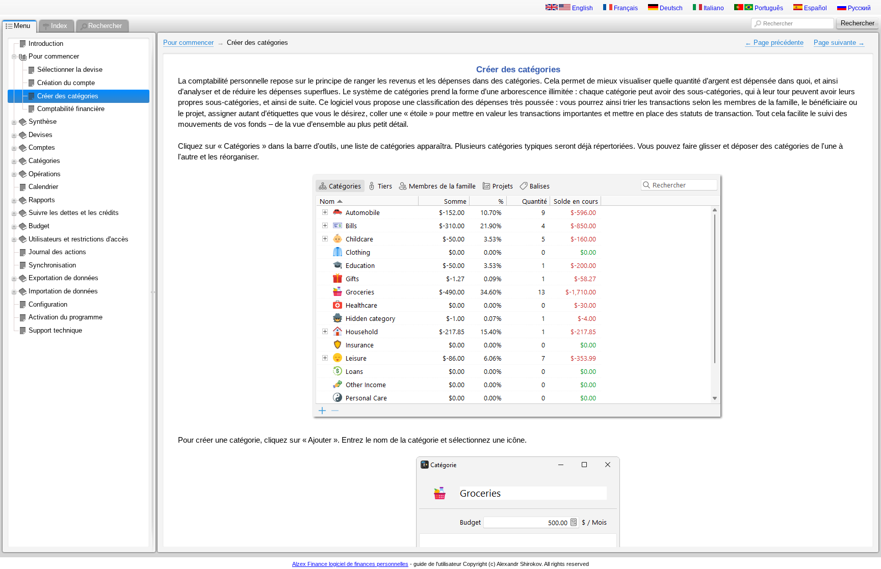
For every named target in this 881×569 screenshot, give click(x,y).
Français (625, 8)
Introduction (46, 43)
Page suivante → (839, 42)
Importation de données (63, 291)
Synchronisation (52, 265)
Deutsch (670, 8)
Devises (41, 135)
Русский (858, 8)
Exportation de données (63, 278)
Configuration (48, 304)
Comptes (42, 147)
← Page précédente (774, 42)
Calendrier (43, 187)
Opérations (45, 174)
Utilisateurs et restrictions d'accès (78, 239)
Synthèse (43, 121)
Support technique (55, 330)
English (582, 8)
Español (814, 8)
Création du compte (66, 83)
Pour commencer (54, 56)
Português (768, 8)
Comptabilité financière (71, 109)
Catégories (44, 161)
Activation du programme (65, 317)
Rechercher (778, 23)
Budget (39, 226)
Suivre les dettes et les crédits (74, 212)
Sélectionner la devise (69, 69)
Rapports (42, 200)
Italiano (713, 8)
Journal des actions (57, 252)
